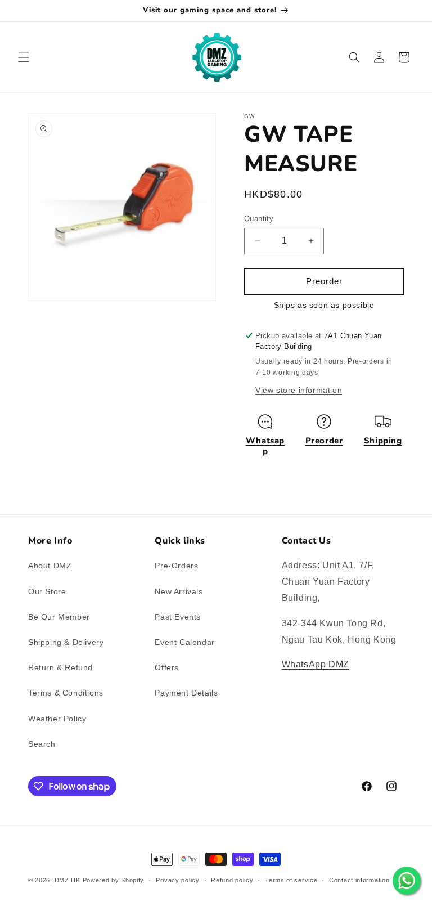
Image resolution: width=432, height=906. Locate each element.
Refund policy (232, 880)
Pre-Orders (176, 565)
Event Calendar (184, 642)
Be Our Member (59, 616)
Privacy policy (178, 880)
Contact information (359, 880)
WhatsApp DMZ (315, 664)
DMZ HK (67, 880)
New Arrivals (178, 591)
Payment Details (186, 692)
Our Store (47, 591)
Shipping (383, 440)
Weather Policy (57, 718)
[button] (23, 57)
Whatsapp (265, 446)
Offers (167, 667)
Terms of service (291, 880)
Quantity (258, 218)
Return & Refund (60, 667)
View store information (298, 389)
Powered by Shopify (114, 880)
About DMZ (49, 565)
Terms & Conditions (66, 692)
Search (42, 743)
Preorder (324, 440)
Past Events (178, 616)
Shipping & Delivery (66, 642)
